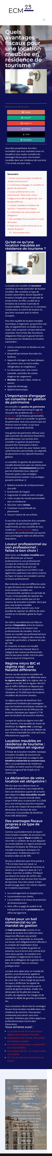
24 (14, 1147)
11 (27, 1144)
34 (36, 1147)
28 (23, 1147)
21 (8, 1147)
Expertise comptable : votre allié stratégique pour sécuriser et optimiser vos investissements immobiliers (26, 1092)
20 (6, 1147)
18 (42, 1144)
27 (21, 1147)
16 (38, 1144)
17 (40, 1144)
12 (29, 1144)
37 (42, 1147)
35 (38, 1147)
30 (27, 1147)
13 (31, 1144)
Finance (35, 1103)
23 (12, 1147)
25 (16, 1147)
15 (36, 1144)
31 (29, 1147)
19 (44, 1144)
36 (40, 1147)
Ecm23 (17, 1103)
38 (44, 1147)
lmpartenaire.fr (23, 529)
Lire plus (26, 1140)
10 (25, 1144)
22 (10, 1147)
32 (31, 1147)
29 (25, 1147)
